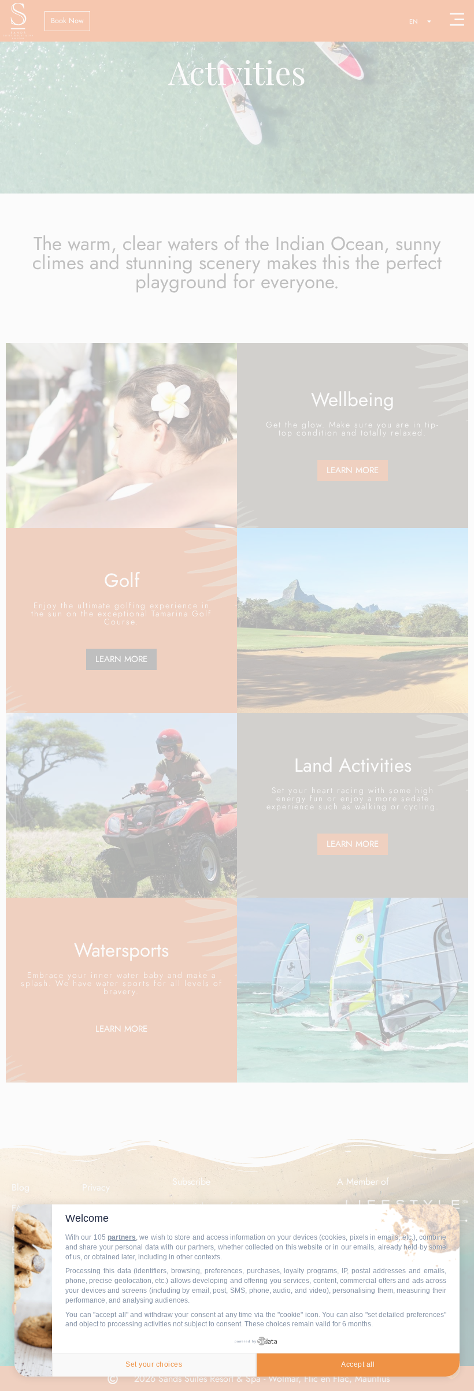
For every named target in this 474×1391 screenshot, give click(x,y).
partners (122, 1237)
